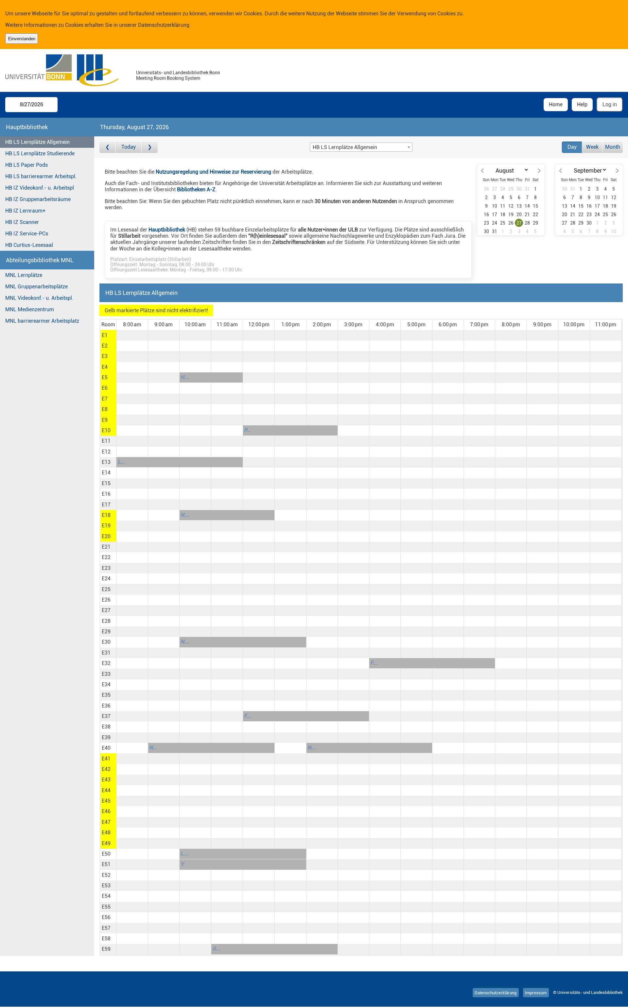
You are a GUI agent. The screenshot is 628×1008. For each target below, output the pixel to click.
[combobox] (361, 147)
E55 (106, 907)
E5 (105, 377)
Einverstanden (21, 38)
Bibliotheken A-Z (196, 189)
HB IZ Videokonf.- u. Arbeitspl (39, 188)
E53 (106, 885)
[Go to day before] (107, 147)
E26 (106, 600)
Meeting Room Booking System (168, 78)
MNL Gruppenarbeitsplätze (36, 286)
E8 (105, 409)
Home (556, 104)
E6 (105, 388)
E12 (106, 452)
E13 (106, 462)
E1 (105, 335)
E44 (106, 790)
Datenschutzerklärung (163, 25)
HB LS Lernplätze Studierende (40, 153)
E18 (106, 515)
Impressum (536, 992)
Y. (182, 864)
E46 (106, 811)
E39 (106, 737)
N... (153, 747)
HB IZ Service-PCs (26, 234)
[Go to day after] (149, 147)
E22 (106, 557)
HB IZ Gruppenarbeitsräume (38, 199)
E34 (106, 684)
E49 (106, 843)
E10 (106, 430)
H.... (185, 377)
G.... (216, 949)
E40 (106, 748)
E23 (106, 568)
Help (582, 104)
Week (592, 147)
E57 (106, 928)
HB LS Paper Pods (26, 165)
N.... (185, 515)
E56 (106, 917)
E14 (106, 473)
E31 (106, 653)
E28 (106, 621)
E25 (106, 589)
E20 (106, 536)
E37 (106, 716)
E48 (106, 832)
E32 (106, 663)
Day (572, 147)
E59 (106, 949)
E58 (106, 938)
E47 (106, 822)
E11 (106, 441)
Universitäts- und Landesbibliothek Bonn (178, 73)
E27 (106, 610)
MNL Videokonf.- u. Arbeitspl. (39, 298)
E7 (105, 399)
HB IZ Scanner (22, 222)
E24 (106, 578)
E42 (106, 769)
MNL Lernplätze (23, 275)
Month (612, 147)
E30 (106, 642)
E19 (106, 525)
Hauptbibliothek (166, 230)
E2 (105, 346)
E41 (106, 759)
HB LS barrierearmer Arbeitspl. (41, 176)
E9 (105, 420)
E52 (106, 875)
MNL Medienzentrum (29, 309)
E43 (106, 780)
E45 (106, 801)
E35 (106, 695)
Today (128, 147)
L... (121, 462)
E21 (106, 547)
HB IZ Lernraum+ (25, 211)
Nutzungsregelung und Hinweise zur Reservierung (213, 172)
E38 (106, 727)
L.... (185, 853)
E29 (106, 631)
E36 (106, 706)
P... (247, 430)
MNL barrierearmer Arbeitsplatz (42, 321)
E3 (105, 356)
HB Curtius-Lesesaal (29, 245)
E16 (106, 494)
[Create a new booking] (132, 335)
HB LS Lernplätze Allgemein (37, 142)
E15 (106, 483)
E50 (106, 854)
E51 (106, 864)
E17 (106, 505)
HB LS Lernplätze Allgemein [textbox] (345, 147)
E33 (106, 674)
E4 (105, 367)
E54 (106, 896)
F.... (374, 663)
